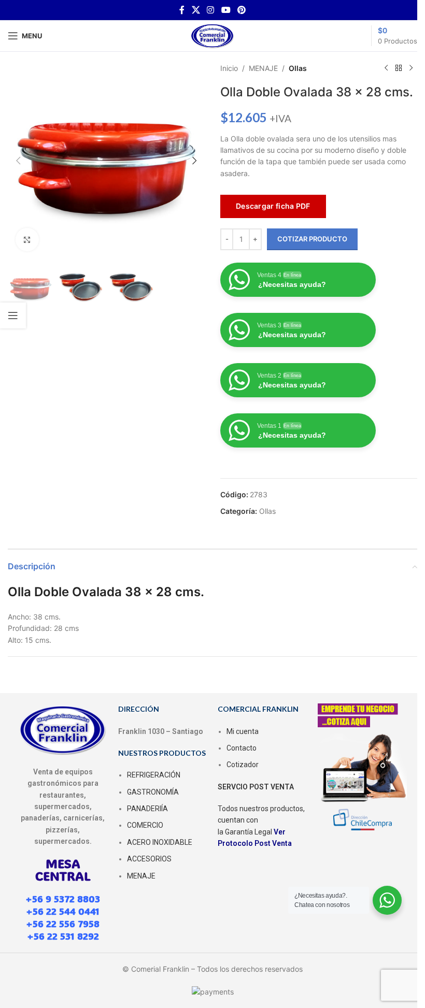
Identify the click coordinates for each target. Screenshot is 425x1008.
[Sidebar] (13, 315)
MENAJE (263, 68)
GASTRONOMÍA (153, 792)
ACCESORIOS (149, 859)
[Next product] (411, 68)
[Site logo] (212, 35)
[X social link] (195, 10)
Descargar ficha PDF (273, 205)
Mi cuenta (242, 731)
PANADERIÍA (147, 808)
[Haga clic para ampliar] (27, 239)
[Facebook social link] (182, 10)
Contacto (241, 748)
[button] (18, 160)
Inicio (229, 68)
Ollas (298, 68)
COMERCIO (145, 825)
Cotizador (242, 764)
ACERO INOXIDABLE (159, 842)
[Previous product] (386, 68)
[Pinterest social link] (241, 10)
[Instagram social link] (211, 10)
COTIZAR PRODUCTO (312, 239)
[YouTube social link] (226, 10)
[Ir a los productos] (398, 68)
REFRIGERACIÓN (153, 775)
